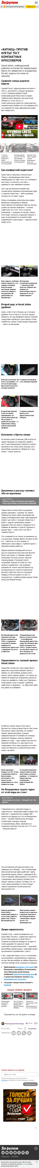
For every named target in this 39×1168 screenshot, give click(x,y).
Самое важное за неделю (12, 1070)
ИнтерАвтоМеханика (15, 6)
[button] (37, 1162)
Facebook (7, 985)
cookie (24, 1164)
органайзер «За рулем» (25, 967)
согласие (4, 1080)
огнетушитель (28, 974)
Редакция (5, 1156)
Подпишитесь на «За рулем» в (19, 1014)
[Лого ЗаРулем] (9, 2)
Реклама (14, 1156)
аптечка (17, 974)
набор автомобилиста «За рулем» (19, 978)
